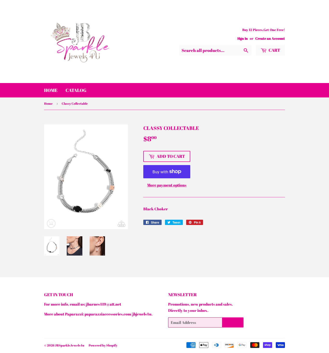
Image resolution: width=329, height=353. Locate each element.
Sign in (242, 38)
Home (51, 90)
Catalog (76, 90)
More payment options (166, 185)
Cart (274, 50)
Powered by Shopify (103, 345)
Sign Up (232, 322)
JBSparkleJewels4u (69, 345)
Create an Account (270, 38)
